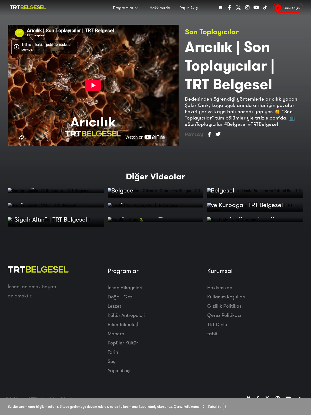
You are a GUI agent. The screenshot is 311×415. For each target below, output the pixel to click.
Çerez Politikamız (186, 406)
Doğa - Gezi (121, 297)
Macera (116, 333)
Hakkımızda (160, 7)
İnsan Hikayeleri (125, 287)
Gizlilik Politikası (225, 306)
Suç (112, 361)
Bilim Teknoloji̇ (123, 324)
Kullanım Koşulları (226, 297)
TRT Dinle (217, 324)
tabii (212, 333)
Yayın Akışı (189, 7)
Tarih (113, 352)
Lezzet (114, 306)
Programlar (123, 7)
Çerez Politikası (224, 315)
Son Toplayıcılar (212, 31)
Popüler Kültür (123, 343)
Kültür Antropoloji (126, 315)
